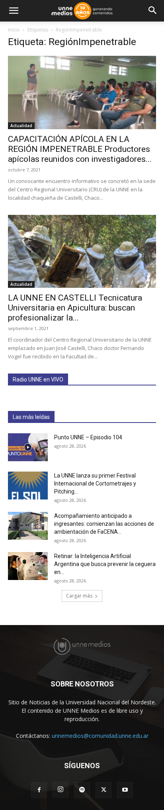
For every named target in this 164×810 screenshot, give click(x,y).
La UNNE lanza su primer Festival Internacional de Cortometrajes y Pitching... (95, 483)
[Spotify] (82, 790)
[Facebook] (39, 790)
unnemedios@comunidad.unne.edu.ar (100, 735)
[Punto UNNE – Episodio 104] (28, 447)
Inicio (14, 29)
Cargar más (79, 595)
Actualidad (21, 125)
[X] (103, 790)
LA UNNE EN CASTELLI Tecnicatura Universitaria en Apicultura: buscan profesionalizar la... (75, 307)
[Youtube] (125, 790)
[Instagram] (60, 790)
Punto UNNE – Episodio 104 (88, 437)
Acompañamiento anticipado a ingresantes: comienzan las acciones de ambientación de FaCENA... (104, 524)
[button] (13, 11)
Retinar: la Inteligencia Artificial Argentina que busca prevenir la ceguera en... (105, 564)
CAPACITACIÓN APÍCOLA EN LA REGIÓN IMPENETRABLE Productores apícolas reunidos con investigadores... (80, 149)
